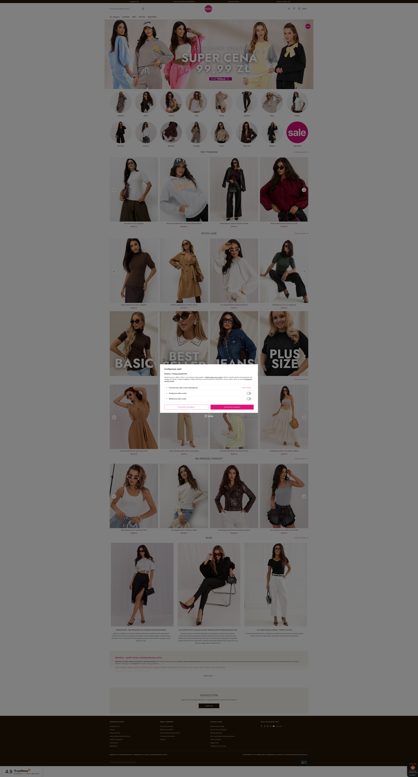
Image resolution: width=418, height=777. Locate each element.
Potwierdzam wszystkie (232, 407)
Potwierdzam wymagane (186, 407)
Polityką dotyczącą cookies (214, 377)
